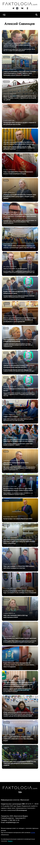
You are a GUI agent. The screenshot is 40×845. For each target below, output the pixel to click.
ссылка (33, 832)
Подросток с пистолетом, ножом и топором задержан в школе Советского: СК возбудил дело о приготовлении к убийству (19, 216)
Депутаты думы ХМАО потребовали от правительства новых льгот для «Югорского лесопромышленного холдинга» (19, 763)
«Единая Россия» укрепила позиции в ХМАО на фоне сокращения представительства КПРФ (18, 366)
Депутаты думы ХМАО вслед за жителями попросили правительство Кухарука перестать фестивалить (19, 440)
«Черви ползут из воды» (10, 416)
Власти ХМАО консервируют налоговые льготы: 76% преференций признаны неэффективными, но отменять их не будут (18, 45)
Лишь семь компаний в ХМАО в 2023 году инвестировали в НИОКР (15, 616)
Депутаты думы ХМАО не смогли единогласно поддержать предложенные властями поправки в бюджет (18, 738)
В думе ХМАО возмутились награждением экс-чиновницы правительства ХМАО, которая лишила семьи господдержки (18, 664)
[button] (4, 15)
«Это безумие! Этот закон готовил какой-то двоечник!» (19, 638)
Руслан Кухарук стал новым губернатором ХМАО (17, 519)
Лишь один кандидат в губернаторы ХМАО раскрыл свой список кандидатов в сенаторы (18, 567)
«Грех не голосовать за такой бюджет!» (15, 268)
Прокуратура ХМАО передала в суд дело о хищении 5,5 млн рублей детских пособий (19, 123)
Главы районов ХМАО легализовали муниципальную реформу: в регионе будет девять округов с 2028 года (19, 246)
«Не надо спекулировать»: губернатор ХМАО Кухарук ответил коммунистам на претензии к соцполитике (19, 143)
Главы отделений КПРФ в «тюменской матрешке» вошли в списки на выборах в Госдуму (18, 172)
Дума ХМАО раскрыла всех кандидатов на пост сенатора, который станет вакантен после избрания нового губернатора (19, 541)
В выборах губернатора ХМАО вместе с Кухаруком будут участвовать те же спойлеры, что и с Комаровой (19, 592)
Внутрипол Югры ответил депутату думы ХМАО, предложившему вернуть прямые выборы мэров (18, 489)
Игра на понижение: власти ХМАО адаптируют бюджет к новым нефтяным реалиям (19, 340)
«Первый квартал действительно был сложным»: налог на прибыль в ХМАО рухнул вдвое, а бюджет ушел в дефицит (19, 196)
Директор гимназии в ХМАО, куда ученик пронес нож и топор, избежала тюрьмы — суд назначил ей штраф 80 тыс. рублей (19, 98)
